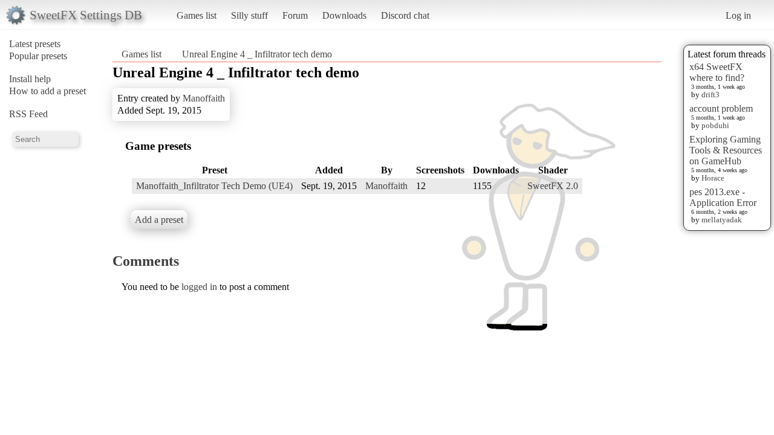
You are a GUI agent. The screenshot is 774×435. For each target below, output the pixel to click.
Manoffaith (204, 98)
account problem (721, 108)
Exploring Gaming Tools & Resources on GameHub (725, 150)
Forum (295, 15)
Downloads (344, 15)
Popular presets (38, 56)
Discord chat (405, 15)
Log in (738, 15)
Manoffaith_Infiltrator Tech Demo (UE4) (214, 186)
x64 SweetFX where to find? (716, 72)
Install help (30, 79)
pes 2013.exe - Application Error (722, 197)
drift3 (710, 94)
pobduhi (715, 125)
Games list (196, 15)
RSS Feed (28, 114)
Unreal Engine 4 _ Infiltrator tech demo (257, 54)
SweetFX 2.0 (552, 186)
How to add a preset (47, 91)
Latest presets (34, 44)
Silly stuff (249, 15)
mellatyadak (721, 219)
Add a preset (159, 219)
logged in (199, 287)
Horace (712, 177)
